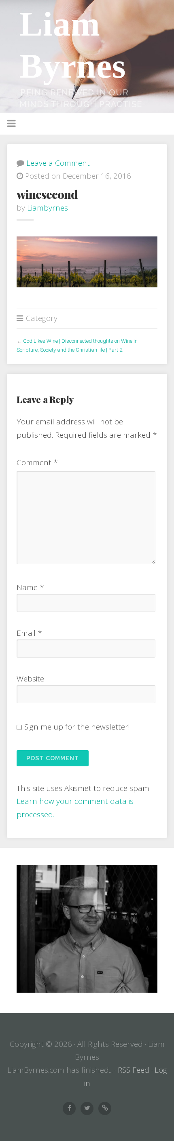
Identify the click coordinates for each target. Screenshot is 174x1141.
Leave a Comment (58, 163)
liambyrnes (47, 207)
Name (30, 587)
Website (30, 678)
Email (29, 633)
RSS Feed (133, 1070)
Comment (37, 462)
